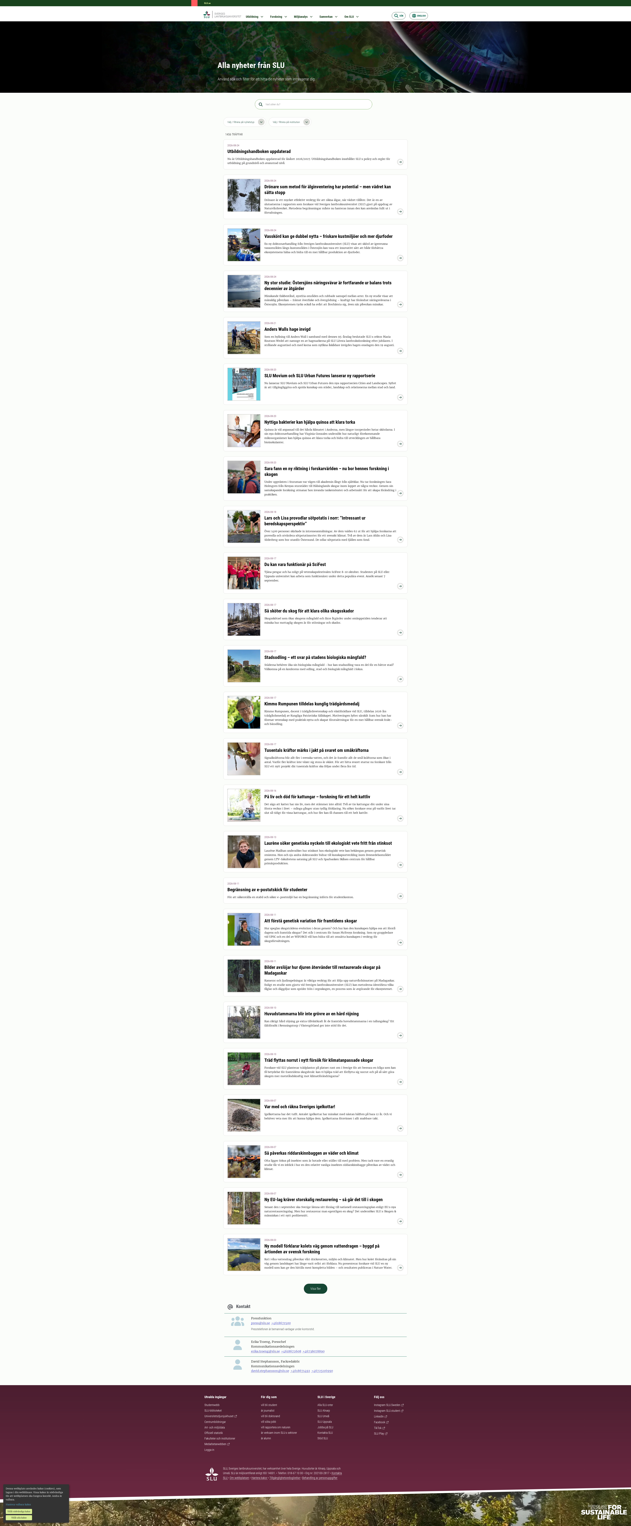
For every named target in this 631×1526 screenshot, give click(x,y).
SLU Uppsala (324, 1421)
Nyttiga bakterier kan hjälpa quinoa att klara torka (309, 422)
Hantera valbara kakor (18, 1504)
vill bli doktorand (270, 1416)
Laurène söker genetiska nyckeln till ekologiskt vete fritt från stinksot (328, 843)
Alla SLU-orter (325, 1405)
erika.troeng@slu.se (265, 1351)
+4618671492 (300, 1371)
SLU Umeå (323, 1416)
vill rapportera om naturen (275, 1427)
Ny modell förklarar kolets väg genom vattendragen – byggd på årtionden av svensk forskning (321, 1248)
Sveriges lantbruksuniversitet (227, 15)
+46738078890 (314, 1351)
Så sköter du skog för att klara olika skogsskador (309, 611)
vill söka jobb (268, 1421)
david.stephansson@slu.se (270, 1371)
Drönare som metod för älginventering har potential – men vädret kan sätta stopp (327, 189)
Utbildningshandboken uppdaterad (259, 151)
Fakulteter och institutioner (219, 1438)
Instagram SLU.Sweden (387, 1405)
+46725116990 (322, 1371)
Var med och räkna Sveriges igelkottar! (299, 1106)
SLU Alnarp (323, 1410)
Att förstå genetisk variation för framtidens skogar (310, 921)
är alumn (266, 1438)
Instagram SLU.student (387, 1410)
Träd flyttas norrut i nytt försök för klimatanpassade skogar (318, 1060)
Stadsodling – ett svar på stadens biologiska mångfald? (315, 657)
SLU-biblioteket (213, 1410)
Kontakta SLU (325, 1432)
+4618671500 (281, 1323)
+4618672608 (291, 1351)
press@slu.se (260, 1323)
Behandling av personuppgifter (319, 1478)
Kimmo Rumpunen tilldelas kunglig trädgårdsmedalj (311, 704)
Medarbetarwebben (215, 1444)
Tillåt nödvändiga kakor (18, 1511)
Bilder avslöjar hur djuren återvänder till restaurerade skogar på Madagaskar (322, 970)
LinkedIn (379, 1416)
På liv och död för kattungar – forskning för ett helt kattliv (317, 796)
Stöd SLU (322, 1438)
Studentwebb (212, 1405)
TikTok (378, 1428)
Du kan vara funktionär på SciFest (295, 564)
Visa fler (315, 1289)
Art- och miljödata (214, 1427)
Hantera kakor (259, 1478)
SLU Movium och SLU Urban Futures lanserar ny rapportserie (319, 375)
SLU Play (379, 1433)
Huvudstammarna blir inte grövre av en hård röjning (311, 1013)
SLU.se (207, 3)
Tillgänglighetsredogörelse (285, 1478)
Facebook (379, 1422)
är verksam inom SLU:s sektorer (279, 1432)
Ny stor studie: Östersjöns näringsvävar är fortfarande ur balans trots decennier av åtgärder (328, 285)
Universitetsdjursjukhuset (219, 1416)
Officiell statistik (213, 1433)
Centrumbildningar (215, 1422)
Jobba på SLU (325, 1427)
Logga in (209, 1449)
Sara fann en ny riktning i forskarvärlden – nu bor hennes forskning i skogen (326, 471)
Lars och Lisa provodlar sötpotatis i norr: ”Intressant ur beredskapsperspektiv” (314, 520)
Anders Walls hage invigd (287, 329)
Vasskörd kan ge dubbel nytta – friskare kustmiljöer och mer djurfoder (328, 236)
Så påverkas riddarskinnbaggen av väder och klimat (311, 1153)
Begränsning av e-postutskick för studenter (267, 889)
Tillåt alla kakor (19, 1517)
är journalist (267, 1410)
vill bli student (269, 1405)
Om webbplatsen (239, 1478)
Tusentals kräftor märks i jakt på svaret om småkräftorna (316, 750)
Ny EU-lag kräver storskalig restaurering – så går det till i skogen (323, 1199)
